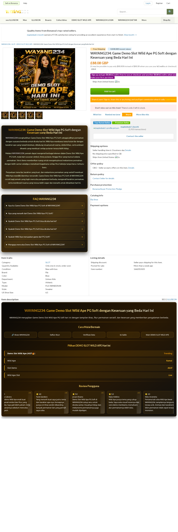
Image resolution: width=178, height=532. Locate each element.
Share (128, 114)
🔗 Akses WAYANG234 (20, 335)
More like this (142, 114)
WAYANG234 (5, 44)
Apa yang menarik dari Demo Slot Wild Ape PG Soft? (30, 213)
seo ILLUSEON (12, 20)
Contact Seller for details (103, 178)
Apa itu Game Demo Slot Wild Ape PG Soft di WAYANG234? (34, 205)
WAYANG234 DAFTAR (127, 20)
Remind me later (112, 114)
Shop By (166, 20)
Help (25, 3)
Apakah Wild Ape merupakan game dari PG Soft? (29, 237)
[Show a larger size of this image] (5, 116)
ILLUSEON (36, 20)
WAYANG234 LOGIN (104, 20)
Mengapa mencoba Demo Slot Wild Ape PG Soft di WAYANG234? (36, 244)
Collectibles (61, 20)
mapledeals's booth (35, 35)
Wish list (97, 114)
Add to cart (109, 91)
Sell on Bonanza (11, 3)
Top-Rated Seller (102, 122)
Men (25, 20)
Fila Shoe (94, 199)
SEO (164, 299)
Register (159, 3)
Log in (148, 3)
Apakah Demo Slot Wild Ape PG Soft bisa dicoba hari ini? (32, 221)
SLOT (13, 44)
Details (128, 150)
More (144, 20)
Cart (168, 3)
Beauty (48, 20)
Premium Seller (122, 122)
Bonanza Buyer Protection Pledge (107, 189)
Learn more (170, 99)
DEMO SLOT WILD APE (81, 20)
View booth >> (130, 35)
